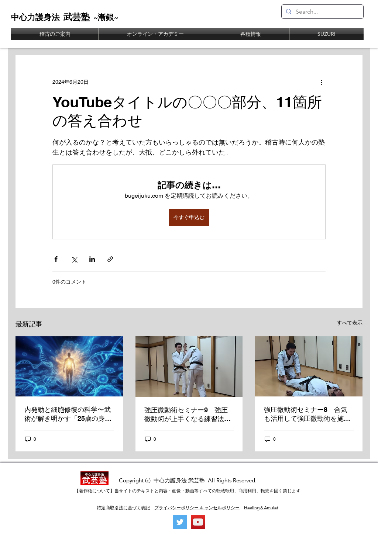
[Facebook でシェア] (55, 259)
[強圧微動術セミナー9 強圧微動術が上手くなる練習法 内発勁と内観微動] (189, 366)
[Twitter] (180, 522)
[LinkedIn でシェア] (92, 259)
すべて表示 (349, 323)
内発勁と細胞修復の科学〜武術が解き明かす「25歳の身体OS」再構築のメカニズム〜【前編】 (67, 414)
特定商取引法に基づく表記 (123, 508)
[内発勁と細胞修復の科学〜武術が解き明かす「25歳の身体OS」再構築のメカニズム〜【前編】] (69, 366)
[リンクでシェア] (110, 259)
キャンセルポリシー (219, 508)
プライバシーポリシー (176, 508)
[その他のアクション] (321, 81)
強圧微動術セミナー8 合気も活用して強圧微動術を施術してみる (307, 414)
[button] (250, 34)
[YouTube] (198, 522)
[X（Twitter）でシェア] (74, 259)
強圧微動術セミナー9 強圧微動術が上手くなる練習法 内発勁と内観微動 (187, 414)
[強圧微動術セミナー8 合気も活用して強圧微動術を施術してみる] (308, 366)
